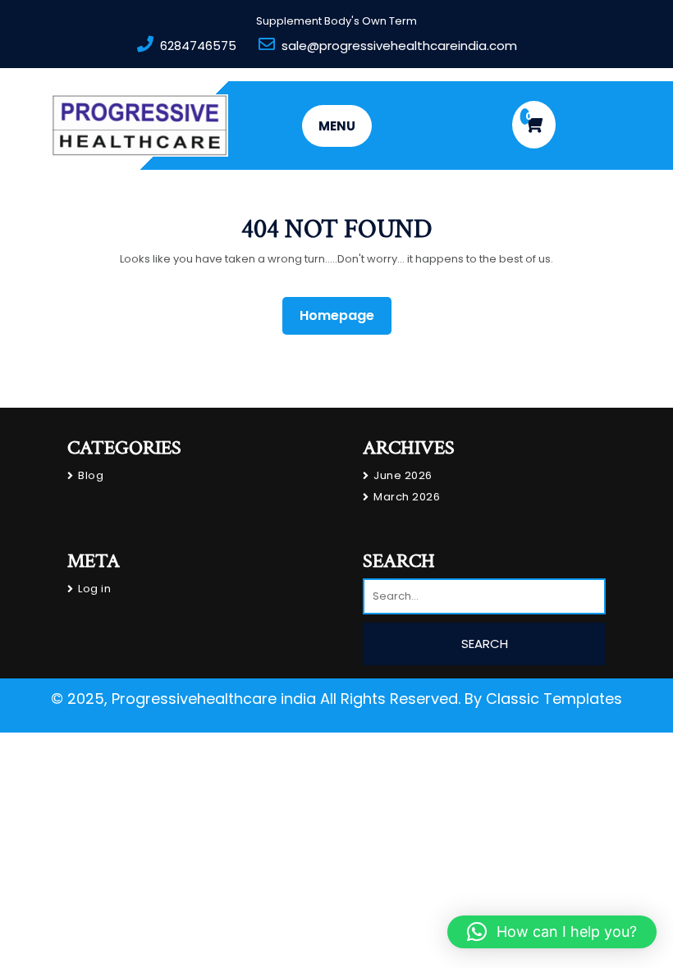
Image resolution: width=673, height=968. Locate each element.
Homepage (343, 315)
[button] (552, 931)
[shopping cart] (534, 124)
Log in (94, 588)
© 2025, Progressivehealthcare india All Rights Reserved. (255, 698)
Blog (90, 475)
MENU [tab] (336, 126)
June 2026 (403, 475)
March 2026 (406, 497)
